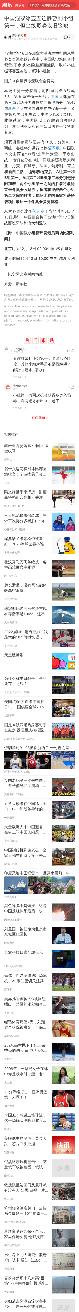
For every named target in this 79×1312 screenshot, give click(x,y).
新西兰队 (16, 108)
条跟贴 (38, 417)
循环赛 (53, 148)
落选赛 (38, 211)
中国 (55, 96)
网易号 (20, 5)
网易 (7, 5)
